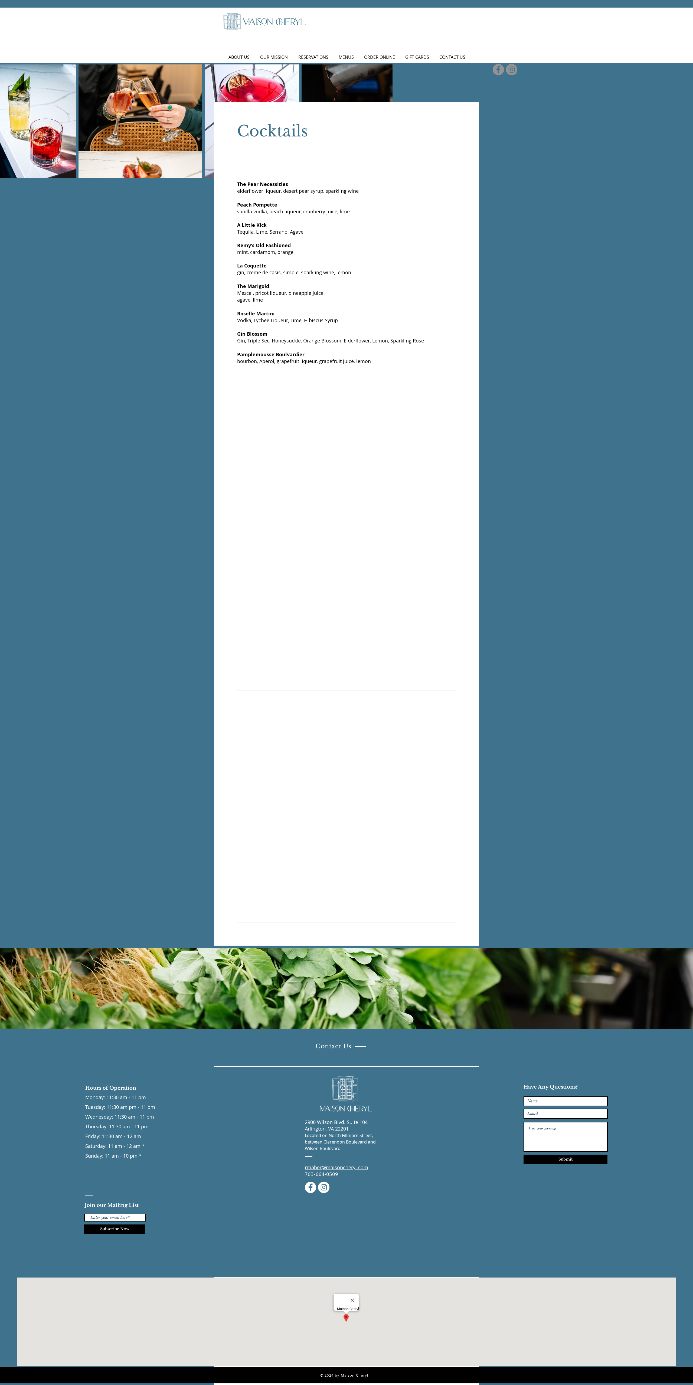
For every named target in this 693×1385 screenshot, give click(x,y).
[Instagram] (323, 1187)
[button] (346, 57)
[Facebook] (310, 1187)
